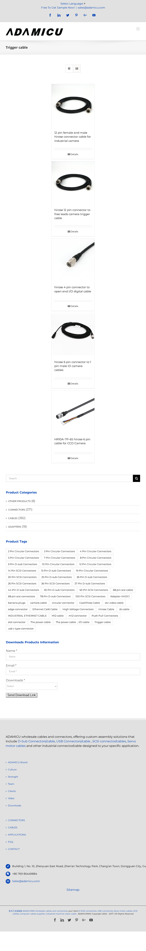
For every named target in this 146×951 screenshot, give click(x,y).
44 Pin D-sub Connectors (23, 589)
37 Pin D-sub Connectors (90, 583)
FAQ (10, 841)
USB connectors (105, 911)
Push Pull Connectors (105, 615)
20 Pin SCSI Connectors (22, 577)
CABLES (12, 518)
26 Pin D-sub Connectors (92, 577)
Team (11, 783)
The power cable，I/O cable (73, 622)
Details (74, 154)
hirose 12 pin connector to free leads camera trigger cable (72, 214)
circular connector (63, 602)
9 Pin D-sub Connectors (22, 564)
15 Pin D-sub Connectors (56, 570)
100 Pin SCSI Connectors (90, 596)
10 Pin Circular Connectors (58, 564)
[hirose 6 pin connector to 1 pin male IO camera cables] (73, 334)
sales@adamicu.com (91, 7)
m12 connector (78, 615)
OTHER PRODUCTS (19, 501)
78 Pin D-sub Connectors (55, 596)
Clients (12, 791)
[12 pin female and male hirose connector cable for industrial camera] (73, 105)
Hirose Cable (106, 609)
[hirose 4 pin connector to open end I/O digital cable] (73, 260)
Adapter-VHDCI (120, 596)
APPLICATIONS (17, 834)
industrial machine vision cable (61, 914)
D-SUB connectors (87, 911)
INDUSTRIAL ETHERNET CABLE (27, 615)
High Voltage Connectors (78, 609)
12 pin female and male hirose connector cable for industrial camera (72, 136)
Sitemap (73, 890)
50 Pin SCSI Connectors (93, 589)
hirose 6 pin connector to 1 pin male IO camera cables (72, 366)
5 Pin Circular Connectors (23, 557)
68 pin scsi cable (123, 589)
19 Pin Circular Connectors (92, 570)
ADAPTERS (14, 526)
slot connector (16, 622)
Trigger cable (102, 622)
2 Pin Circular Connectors (23, 551)
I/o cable (124, 609)
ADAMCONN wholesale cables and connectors (45, 911)
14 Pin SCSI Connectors (22, 570)
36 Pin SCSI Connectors (55, 583)
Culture (12, 769)
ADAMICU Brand (17, 762)
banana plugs (16, 602)
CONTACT (14, 849)
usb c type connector (21, 628)
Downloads (14, 805)
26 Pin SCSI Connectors (22, 583)
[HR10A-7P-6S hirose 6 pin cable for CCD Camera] (73, 412)
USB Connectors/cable (73, 741)
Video (11, 798)
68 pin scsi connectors (21, 596)
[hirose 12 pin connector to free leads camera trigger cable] (73, 182)
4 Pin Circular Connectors (95, 551)
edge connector (18, 609)
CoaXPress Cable (89, 602)
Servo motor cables (123, 911)
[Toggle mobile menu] (138, 29)
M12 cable (58, 615)
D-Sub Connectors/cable (36, 741)
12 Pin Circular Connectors (95, 564)
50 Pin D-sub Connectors (59, 589)
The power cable (40, 622)
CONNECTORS (16, 509)
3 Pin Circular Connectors (59, 551)
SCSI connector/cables (109, 741)
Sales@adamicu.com (26, 881)
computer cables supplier (32, 914)
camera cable (38, 602)
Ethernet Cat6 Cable (45, 609)
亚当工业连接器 (15, 911)
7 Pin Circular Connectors (59, 557)
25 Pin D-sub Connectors (56, 577)
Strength (13, 776)
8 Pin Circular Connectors (95, 557)
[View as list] (76, 68)
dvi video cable (114, 602)
